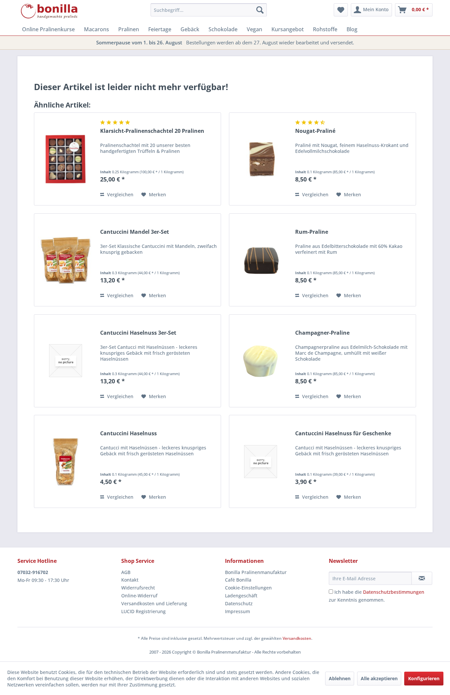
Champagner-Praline (322, 332)
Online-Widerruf (139, 595)
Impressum (237, 611)
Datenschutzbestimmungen (393, 592)
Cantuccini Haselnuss (128, 433)
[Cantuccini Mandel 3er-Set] (66, 260)
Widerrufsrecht (138, 588)
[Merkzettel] (341, 9)
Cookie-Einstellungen (248, 588)
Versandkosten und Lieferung (154, 603)
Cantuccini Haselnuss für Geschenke (343, 433)
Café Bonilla (238, 580)
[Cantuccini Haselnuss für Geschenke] (261, 461)
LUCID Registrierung (143, 611)
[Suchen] (260, 9)
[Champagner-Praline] (261, 360)
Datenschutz (239, 603)
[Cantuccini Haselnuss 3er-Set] (66, 360)
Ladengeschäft (241, 595)
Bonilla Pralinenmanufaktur (256, 572)
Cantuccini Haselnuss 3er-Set (138, 332)
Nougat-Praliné (315, 131)
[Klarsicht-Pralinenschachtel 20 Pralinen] (66, 159)
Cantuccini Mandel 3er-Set (134, 231)
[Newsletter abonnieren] (421, 578)
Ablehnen (340, 678)
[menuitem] (209, 9)
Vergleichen (119, 194)
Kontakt (129, 580)
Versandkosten (297, 638)
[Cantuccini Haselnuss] (66, 461)
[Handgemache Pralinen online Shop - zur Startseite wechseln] (49, 11)
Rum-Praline (311, 231)
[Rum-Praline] (261, 260)
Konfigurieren (423, 678)
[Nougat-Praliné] (261, 159)
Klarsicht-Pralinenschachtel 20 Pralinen (152, 131)
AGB (125, 572)
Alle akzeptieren (379, 678)
